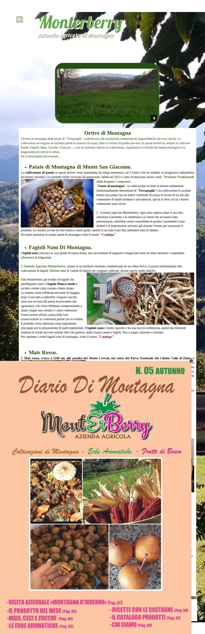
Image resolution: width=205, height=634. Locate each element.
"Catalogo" (107, 234)
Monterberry (80, 22)
